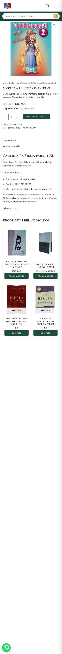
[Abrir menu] (56, 6)
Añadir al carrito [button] (16, 276)
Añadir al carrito (36, 116)
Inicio (5, 83)
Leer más (16, 332)
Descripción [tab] (9, 140)
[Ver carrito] (47, 6)
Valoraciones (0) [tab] (11, 146)
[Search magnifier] (55, 16)
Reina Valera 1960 (24, 83)
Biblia (11, 83)
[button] (54, 25)
